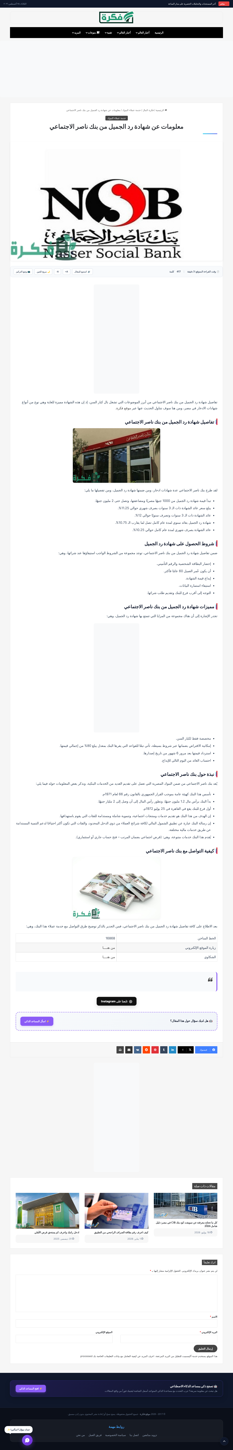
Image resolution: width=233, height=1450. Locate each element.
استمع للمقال (82, 271)
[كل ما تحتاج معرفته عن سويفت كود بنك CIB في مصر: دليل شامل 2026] (185, 1206)
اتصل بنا (134, 1435)
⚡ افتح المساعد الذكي (30, 1388)
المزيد (77, 32)
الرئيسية (159, 32)
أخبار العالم (143, 32)
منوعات (92, 32)
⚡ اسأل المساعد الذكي (36, 1021)
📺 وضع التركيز (23, 271)
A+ (66, 271)
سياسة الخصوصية (115, 1435)
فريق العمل (95, 1435)
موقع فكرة (123, 408)
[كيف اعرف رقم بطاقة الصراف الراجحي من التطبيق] (116, 1211)
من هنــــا (108, 948)
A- (57, 271)
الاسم (213, 1316)
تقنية (109, 32)
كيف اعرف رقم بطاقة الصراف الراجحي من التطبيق (121, 1232)
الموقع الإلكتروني (104, 1332)
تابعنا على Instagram (116, 1001)
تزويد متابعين (149, 1435)
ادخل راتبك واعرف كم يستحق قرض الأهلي (56, 1232)
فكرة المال (148, 110)
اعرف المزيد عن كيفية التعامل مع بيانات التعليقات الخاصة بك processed (117, 1356)
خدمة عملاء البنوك (131, 110)
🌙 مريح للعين (43, 271)
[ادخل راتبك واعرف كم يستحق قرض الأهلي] (47, 1211)
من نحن (80, 1435)
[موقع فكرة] (116, 17)
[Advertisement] (116, 68)
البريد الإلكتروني (208, 1332)
